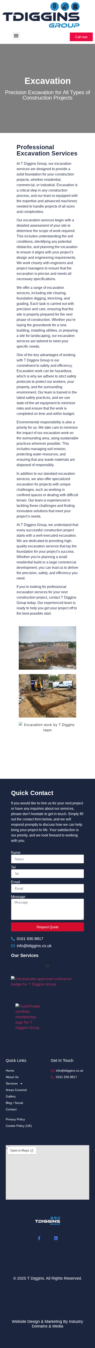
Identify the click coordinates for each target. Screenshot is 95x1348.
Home (10, 1070)
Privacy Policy (15, 1119)
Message (18, 897)
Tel (13, 867)
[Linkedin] (56, 1238)
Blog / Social (14, 1103)
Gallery (11, 1096)
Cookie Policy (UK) (19, 1126)
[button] (16, 35)
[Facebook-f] (39, 1238)
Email (15, 882)
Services (12, 1083)
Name (16, 852)
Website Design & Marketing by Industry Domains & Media (47, 1324)
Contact (11, 1109)
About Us (12, 1077)
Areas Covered (16, 1090)
